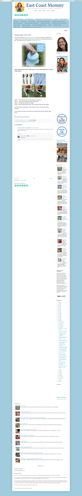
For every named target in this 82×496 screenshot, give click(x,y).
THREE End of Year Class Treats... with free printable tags (64, 187)
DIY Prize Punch (63, 167)
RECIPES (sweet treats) (18, 23)
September (60, 326)
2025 (59, 303)
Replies (20, 133)
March (60, 375)
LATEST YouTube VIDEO (18, 19)
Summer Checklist (30, 37)
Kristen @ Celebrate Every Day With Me (24, 127)
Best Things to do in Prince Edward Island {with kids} (62, 338)
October (60, 324)
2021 (59, 309)
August (60, 327)
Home (34, 178)
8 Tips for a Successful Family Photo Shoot (62, 355)
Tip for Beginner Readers (62, 332)
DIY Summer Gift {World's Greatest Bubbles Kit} (62, 350)
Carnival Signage (23, 441)
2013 (59, 320)
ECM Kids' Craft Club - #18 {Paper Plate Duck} (62, 357)
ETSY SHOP (16, 21)
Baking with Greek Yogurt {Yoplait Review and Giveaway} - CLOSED (31, 458)
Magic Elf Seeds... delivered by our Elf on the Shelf (28, 429)
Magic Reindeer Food (23, 423)
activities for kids (19, 121)
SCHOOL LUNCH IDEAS (45, 23)
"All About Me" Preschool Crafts (64, 259)
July (59, 369)
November (60, 323)
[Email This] (30, 120)
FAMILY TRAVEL (17, 25)
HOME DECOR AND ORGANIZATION (32, 23)
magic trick (24, 121)
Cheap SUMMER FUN (29, 19)
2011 (59, 381)
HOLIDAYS (56, 19)
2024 (59, 305)
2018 (59, 313)
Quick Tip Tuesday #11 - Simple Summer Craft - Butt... (62, 359)
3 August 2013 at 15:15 (35, 127)
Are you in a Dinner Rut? (62, 351)
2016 (59, 316)
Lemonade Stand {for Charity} (61, 345)
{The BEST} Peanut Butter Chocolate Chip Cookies (62, 347)
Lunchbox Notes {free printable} (61, 364)
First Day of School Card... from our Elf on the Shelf (62, 340)
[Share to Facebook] (34, 120)
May (59, 372)
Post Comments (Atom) (23, 180)
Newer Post (17, 178)
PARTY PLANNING (31, 21)
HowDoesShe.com (35, 40)
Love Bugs (64, 239)
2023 (59, 306)
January (60, 378)
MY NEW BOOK (23, 21)
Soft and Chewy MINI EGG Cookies (26, 447)
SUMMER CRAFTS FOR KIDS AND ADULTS (43, 19)
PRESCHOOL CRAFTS (26, 25)
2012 (59, 380)
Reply (18, 131)
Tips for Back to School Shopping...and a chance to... (62, 334)
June (59, 371)
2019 (59, 312)
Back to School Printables (62, 365)
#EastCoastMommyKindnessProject (44, 21)
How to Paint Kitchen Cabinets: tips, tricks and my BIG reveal (62, 141)
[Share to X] (33, 120)
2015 (59, 317)
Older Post (51, 178)
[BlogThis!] (31, 120)
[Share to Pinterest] (35, 120)
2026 (59, 302)
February (60, 376)
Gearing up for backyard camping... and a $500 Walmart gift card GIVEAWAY (32, 417)
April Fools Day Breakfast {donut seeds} (64, 177)
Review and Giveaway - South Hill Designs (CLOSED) (64, 230)
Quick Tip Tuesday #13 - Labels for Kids (62, 343)
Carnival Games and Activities (64, 207)
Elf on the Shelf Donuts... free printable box (27, 435)
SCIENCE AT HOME (57, 25)
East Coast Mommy (24, 117)
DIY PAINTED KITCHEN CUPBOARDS (59, 23)
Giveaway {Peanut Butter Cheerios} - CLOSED (64, 249)
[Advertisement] (34, 168)
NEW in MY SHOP (63, 19)
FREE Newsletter (17, 27)
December (60, 321)
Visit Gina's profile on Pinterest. (62, 399)
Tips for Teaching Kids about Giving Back (64, 197)
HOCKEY (50, 25)
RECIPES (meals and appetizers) (58, 21)
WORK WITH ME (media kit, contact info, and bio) (31, 27)
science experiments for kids (30, 121)
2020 (59, 310)
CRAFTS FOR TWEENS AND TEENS (39, 25)
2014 (59, 319)
